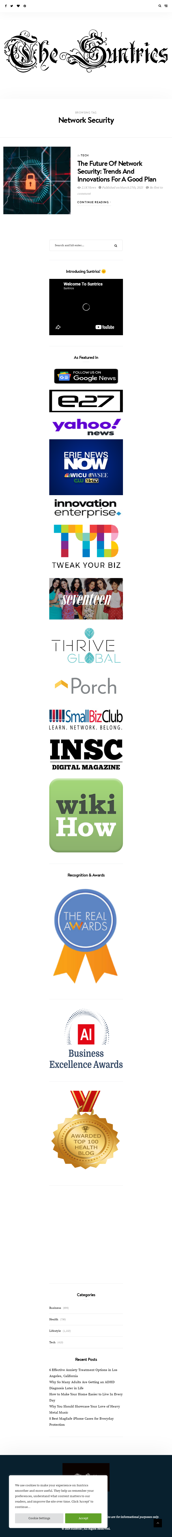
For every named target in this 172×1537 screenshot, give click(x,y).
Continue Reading (93, 202)
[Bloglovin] (18, 6)
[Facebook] (6, 6)
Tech (85, 155)
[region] (58, 1501)
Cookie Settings (39, 1518)
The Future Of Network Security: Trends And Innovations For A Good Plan (116, 171)
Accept (83, 1518)
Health (53, 1319)
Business (55, 1308)
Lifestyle (55, 1331)
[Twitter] (12, 6)
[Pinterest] (25, 6)
